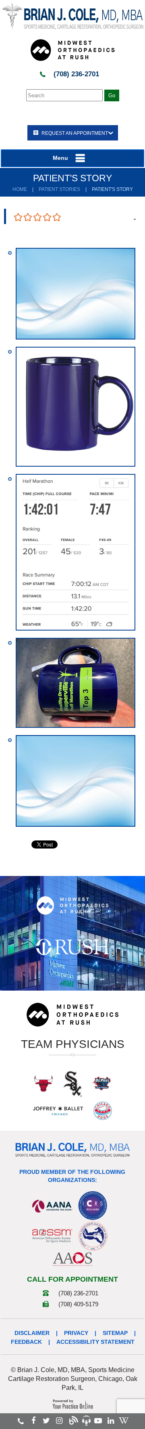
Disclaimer (32, 1333)
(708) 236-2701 (76, 74)
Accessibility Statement (95, 1342)
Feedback (26, 1342)
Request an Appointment (74, 133)
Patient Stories (59, 189)
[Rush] (72, 946)
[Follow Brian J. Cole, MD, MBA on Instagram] (59, 1421)
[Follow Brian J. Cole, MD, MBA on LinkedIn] (111, 1421)
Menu (60, 158)
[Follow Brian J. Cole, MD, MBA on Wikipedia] (123, 1421)
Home (19, 189)
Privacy (76, 1333)
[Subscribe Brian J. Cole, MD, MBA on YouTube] (98, 1421)
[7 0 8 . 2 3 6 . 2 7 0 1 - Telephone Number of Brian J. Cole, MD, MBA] (21, 1421)
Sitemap (115, 1333)
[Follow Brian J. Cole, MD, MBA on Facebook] (33, 1421)
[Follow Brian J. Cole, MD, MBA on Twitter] (46, 1421)
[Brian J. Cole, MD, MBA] (72, 18)
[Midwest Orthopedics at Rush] (72, 49)
